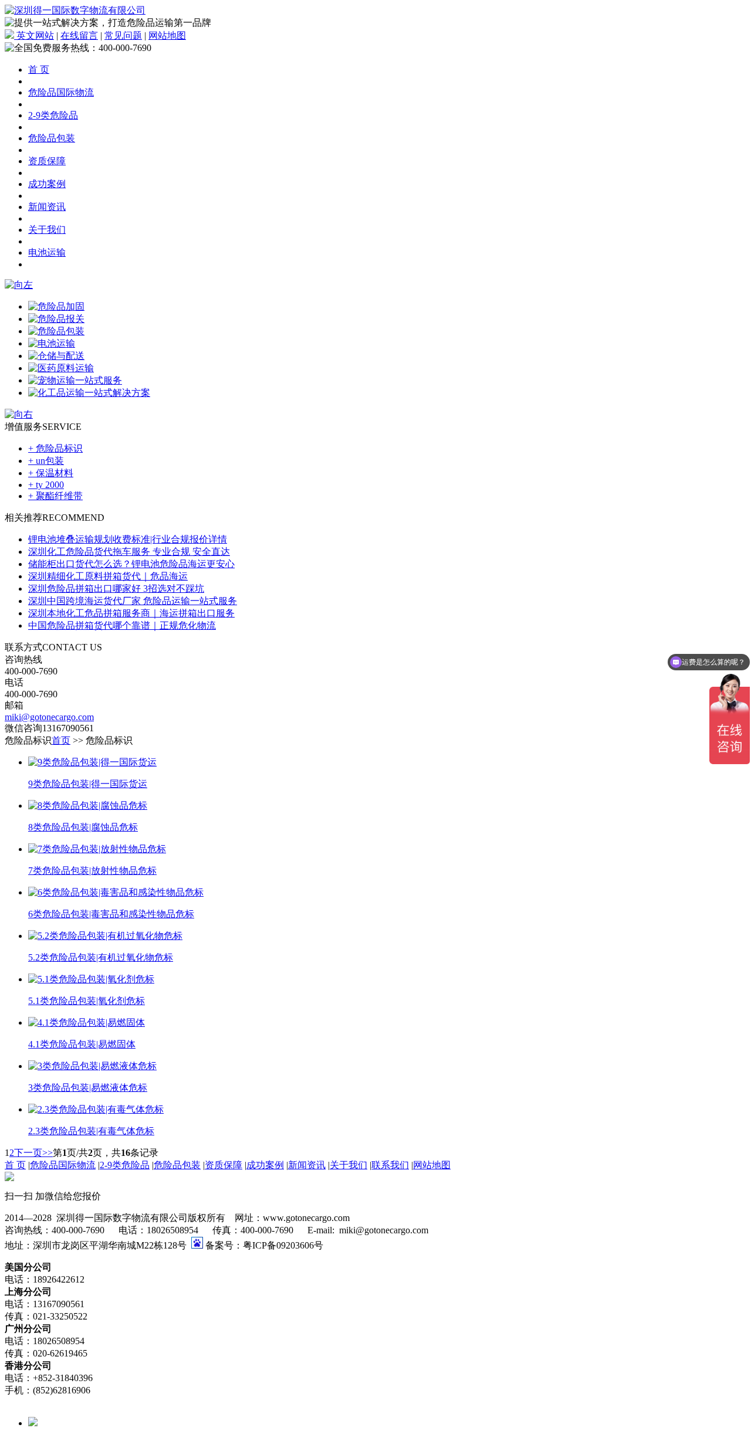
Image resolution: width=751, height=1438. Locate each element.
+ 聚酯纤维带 (55, 496)
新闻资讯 (47, 207)
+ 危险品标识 (55, 448)
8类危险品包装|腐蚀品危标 (83, 827)
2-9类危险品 (53, 115)
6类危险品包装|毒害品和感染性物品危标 (111, 914)
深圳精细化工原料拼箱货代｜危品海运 (108, 576)
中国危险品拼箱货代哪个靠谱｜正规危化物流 (122, 625)
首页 (61, 740)
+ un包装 (46, 461)
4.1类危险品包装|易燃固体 (82, 1044)
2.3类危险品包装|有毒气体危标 (91, 1131)
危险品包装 (51, 138)
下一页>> (33, 1153)
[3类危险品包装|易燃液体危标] (92, 1066)
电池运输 (47, 252)
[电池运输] (51, 343)
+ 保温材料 (50, 473)
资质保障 (47, 161)
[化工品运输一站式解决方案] (89, 393)
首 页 (38, 69)
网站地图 (167, 35)
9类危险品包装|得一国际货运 (87, 784)
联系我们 (390, 1165)
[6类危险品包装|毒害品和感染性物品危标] (116, 892)
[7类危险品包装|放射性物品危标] (97, 849)
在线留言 (79, 35)
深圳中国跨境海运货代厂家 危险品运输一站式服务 (132, 601)
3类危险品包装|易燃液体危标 (87, 1088)
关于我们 (47, 230)
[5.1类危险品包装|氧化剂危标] (91, 979)
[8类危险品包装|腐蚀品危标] (87, 805)
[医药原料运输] (61, 368)
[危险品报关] (56, 319)
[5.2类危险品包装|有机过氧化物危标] (105, 936)
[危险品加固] (56, 306)
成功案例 (47, 184)
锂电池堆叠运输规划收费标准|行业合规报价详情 (127, 539)
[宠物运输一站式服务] (75, 380)
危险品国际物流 (61, 92)
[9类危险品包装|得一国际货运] (92, 762)
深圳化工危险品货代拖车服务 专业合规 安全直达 (129, 552)
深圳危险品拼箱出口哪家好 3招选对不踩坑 (116, 588)
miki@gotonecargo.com (49, 717)
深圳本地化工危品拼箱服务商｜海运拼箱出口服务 (131, 613)
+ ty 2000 (46, 485)
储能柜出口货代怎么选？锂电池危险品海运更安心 (131, 564)
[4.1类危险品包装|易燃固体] (86, 1022)
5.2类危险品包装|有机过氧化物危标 (100, 957)
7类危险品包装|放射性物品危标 (92, 871)
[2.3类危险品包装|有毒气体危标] (96, 1109)
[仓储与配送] (56, 356)
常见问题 (123, 35)
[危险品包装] (56, 331)
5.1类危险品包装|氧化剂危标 (86, 1001)
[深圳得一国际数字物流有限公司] (75, 10)
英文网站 (34, 35)
